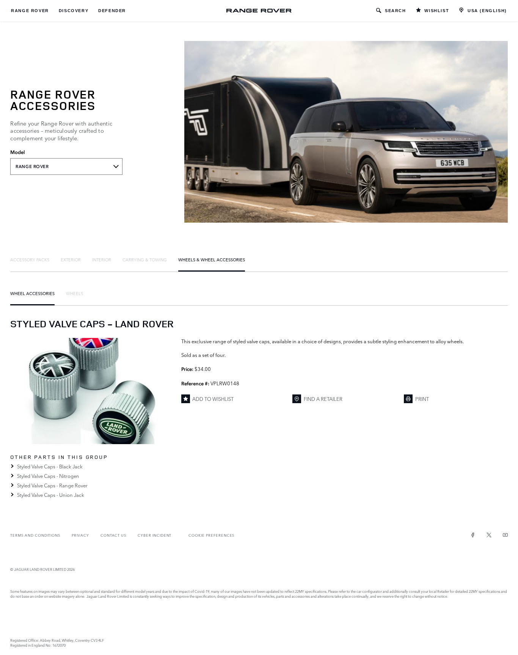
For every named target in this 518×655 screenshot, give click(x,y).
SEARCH (395, 10)
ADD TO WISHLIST (213, 398)
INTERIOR (101, 259)
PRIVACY (80, 534)
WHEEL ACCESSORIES (32, 293)
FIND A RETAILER (323, 398)
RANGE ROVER (30, 10)
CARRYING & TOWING (144, 259)
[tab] (29, 259)
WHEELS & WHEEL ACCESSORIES (211, 259)
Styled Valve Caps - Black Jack (49, 466)
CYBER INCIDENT (154, 534)
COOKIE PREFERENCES (211, 534)
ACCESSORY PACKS (29, 259)
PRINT (422, 398)
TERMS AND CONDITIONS (35, 534)
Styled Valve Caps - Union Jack (50, 494)
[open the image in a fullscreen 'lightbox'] (91, 391)
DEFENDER (112, 10)
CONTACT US (113, 534)
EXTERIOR (71, 259)
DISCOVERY (73, 10)
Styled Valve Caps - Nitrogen (48, 475)
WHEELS (74, 293)
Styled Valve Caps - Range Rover (52, 485)
